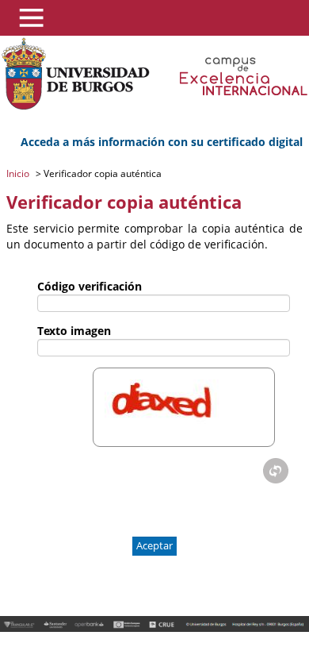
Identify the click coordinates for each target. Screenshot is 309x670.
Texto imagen (74, 330)
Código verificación (89, 286)
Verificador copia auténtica (101, 173)
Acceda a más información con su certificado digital (162, 141)
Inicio (19, 173)
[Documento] (275, 470)
